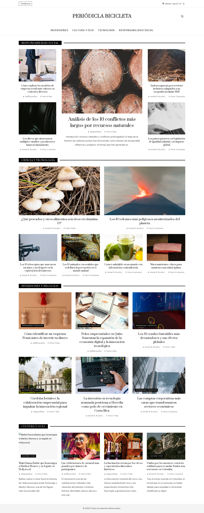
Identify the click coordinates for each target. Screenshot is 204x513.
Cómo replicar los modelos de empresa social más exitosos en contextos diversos (38, 88)
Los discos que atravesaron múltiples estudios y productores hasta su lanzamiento (37, 141)
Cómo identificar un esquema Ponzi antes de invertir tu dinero (45, 336)
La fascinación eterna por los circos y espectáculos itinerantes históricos (123, 466)
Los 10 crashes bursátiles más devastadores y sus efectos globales (159, 338)
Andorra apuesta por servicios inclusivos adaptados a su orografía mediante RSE (166, 88)
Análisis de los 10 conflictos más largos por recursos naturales (102, 122)
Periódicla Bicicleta (102, 16)
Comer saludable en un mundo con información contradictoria (123, 266)
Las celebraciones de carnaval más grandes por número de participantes (80, 466)
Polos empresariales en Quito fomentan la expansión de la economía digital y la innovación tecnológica (102, 340)
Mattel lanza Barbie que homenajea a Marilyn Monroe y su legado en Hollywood (38, 466)
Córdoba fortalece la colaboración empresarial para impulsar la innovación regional (45, 402)
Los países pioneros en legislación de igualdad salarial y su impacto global (166, 141)
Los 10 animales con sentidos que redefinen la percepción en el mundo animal (81, 267)
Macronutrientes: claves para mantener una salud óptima (166, 266)
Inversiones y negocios (32, 326)
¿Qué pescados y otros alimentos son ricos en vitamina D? (59, 221)
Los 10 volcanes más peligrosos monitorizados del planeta (145, 221)
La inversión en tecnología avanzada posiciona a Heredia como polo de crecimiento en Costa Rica (102, 404)
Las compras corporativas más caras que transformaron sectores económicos (159, 402)
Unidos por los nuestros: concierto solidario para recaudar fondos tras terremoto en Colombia (166, 466)
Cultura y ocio (28, 456)
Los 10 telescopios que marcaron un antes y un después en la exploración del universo (38, 267)
